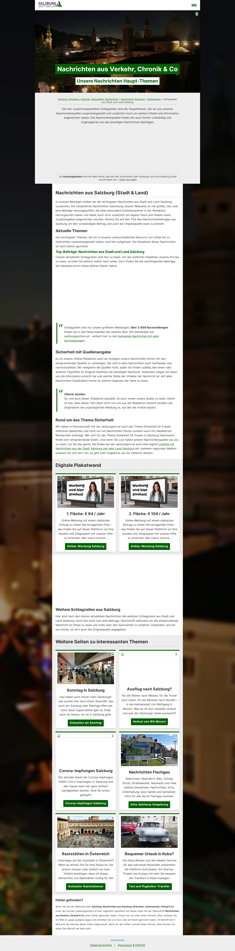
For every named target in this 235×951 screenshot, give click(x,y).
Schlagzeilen (154, 99)
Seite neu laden (128, 179)
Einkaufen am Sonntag (86, 722)
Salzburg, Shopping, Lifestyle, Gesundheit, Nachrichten (88, 99)
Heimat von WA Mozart (149, 721)
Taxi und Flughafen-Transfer (149, 886)
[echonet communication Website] (117, 940)
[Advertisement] (117, 148)
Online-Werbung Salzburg (85, 546)
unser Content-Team (79, 919)
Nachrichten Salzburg (133, 99)
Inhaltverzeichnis (101, 945)
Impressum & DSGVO (131, 945)
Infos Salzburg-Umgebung (149, 804)
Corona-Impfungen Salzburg (85, 803)
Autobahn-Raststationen (85, 886)
